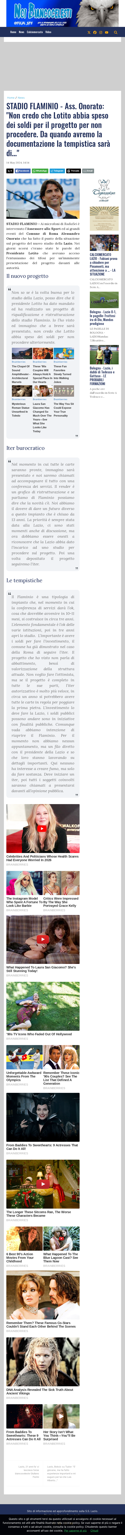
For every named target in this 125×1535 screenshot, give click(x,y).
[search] (116, 32)
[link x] (89, 32)
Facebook (24, 171)
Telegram (58, 171)
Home (13, 32)
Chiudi (94, 1530)
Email (89, 171)
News (21, 32)
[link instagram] (101, 32)
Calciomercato (35, 32)
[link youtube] (107, 32)
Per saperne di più (75, 1530)
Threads (75, 171)
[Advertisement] (62, 66)
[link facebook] (95, 32)
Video (48, 32)
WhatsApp (41, 171)
